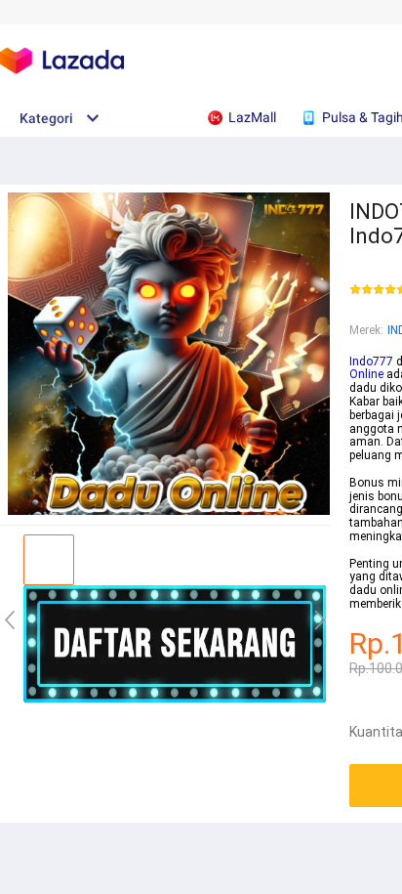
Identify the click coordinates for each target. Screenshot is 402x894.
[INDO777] (174, 698)
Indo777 (371, 361)
